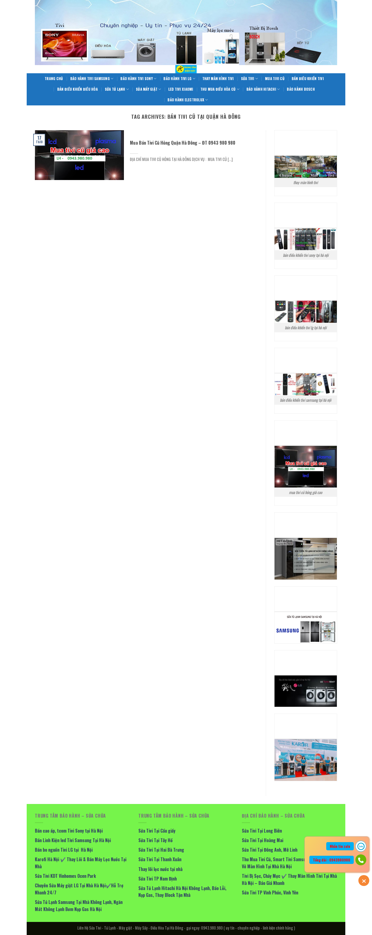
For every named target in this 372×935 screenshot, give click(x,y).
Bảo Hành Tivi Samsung (90, 78)
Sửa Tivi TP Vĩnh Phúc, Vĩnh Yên (270, 892)
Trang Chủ (54, 78)
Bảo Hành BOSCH (301, 89)
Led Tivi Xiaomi (180, 89)
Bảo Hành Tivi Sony (136, 78)
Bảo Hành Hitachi (261, 89)
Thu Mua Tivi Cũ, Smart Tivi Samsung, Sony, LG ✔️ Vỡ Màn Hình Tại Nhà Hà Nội (288, 863)
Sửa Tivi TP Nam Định (157, 878)
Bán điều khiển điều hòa (77, 89)
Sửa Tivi (247, 78)
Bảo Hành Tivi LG (177, 78)
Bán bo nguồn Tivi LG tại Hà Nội (64, 849)
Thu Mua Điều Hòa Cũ (218, 89)
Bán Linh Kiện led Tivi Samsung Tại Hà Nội (73, 840)
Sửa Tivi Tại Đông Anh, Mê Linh (269, 849)
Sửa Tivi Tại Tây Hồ (155, 840)
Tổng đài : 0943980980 (331, 860)
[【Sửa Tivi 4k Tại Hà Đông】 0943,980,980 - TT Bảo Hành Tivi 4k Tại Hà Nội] (186, 69)
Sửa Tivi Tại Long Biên (262, 830)
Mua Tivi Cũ (275, 78)
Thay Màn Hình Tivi (218, 78)
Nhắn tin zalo (340, 846)
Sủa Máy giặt (146, 89)
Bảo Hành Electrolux (185, 99)
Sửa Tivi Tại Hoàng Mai (262, 840)
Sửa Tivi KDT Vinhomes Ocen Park (65, 876)
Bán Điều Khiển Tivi (308, 78)
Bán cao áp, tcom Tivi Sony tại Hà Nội (69, 830)
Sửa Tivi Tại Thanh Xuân (159, 859)
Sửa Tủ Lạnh (115, 89)
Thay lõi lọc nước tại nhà (160, 869)
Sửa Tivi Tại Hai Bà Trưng (161, 849)
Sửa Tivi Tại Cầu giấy (156, 830)
